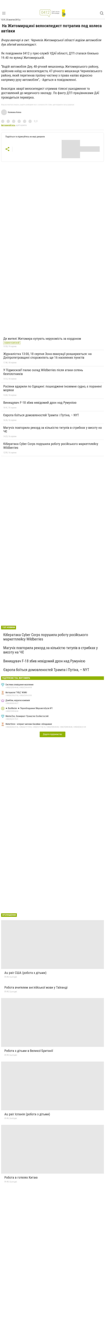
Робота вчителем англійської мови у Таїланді (36, 987)
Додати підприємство (52, 734)
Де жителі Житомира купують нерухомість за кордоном (42, 339)
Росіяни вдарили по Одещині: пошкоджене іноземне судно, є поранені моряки (52, 388)
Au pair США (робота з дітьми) (25, 973)
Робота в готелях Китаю (21, 1177)
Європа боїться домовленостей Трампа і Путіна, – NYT (41, 415)
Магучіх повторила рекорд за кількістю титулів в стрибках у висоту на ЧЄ (52, 429)
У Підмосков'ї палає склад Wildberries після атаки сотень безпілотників (43, 372)
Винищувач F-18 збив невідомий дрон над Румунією (39, 403)
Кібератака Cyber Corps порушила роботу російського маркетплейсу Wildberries (50, 446)
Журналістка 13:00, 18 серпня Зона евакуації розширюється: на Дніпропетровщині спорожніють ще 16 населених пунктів (47, 356)
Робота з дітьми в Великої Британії (28, 1051)
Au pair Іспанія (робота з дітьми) (27, 1114)
